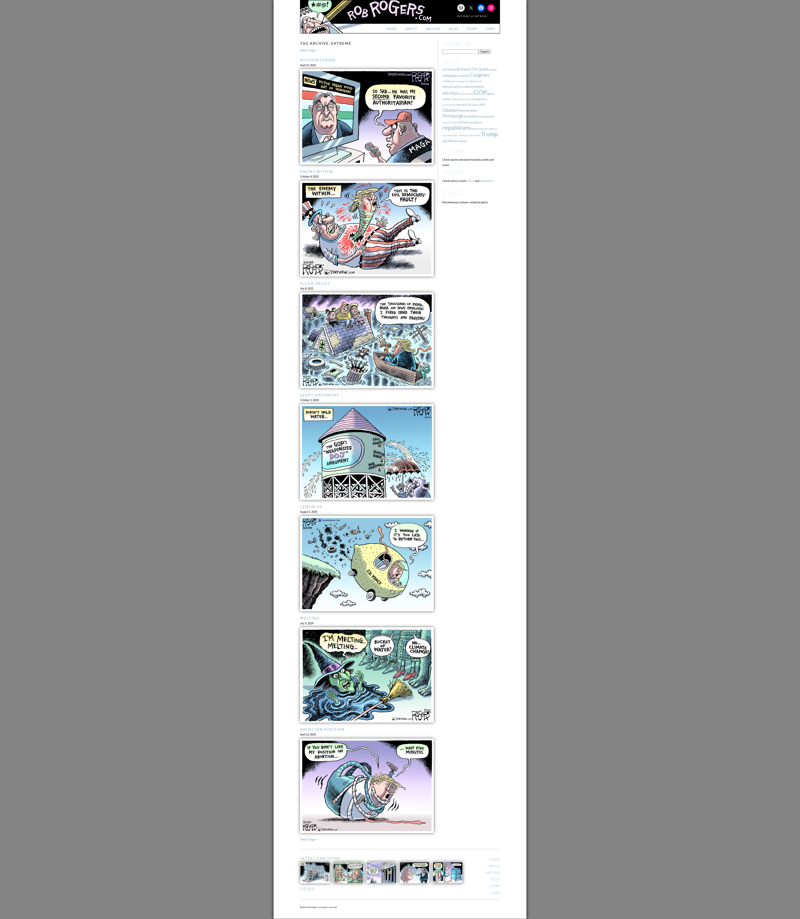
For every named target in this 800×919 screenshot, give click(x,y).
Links (490, 29)
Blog (453, 29)
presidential (486, 116)
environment (466, 93)
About (411, 29)
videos (470, 181)
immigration (479, 99)
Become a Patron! (472, 16)
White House (457, 141)
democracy (475, 81)
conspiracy (448, 81)
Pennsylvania (466, 110)
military (475, 104)
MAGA (465, 104)
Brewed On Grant (473, 69)
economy (477, 86)
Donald (464, 86)
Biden (452, 69)
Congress (479, 75)
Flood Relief (315, 283)
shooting (492, 128)
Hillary (460, 99)
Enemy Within (316, 171)
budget (493, 69)
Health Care (449, 99)
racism (463, 122)
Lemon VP (311, 507)
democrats (450, 86)
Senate (484, 128)
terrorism (474, 135)
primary (446, 122)
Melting (309, 618)
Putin (454, 122)
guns (490, 93)
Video (453, 172)
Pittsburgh (452, 116)
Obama (449, 110)
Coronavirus (462, 81)
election (450, 93)
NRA (482, 104)
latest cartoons (320, 858)
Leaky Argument (319, 395)
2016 (445, 69)
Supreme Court (450, 135)
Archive (433, 29)
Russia (475, 128)
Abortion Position (322, 729)
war (445, 141)
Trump (489, 134)
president (471, 116)
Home (391, 29)
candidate (464, 75)
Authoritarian (318, 60)
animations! (487, 181)
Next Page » (309, 50)
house (467, 99)
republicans (456, 127)
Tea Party (464, 135)
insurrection (449, 104)
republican (475, 122)
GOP (480, 92)
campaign (449, 75)
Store (471, 29)
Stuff (453, 194)
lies (459, 104)
